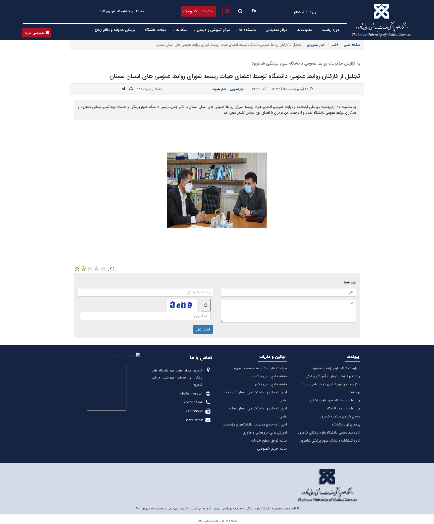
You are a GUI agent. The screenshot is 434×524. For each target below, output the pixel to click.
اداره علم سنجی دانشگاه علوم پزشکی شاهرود (329, 432)
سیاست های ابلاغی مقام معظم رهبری (260, 368)
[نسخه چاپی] (131, 89)
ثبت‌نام (299, 12)
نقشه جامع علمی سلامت (269, 376)
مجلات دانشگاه (155, 30)
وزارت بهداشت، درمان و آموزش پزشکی (332, 376)
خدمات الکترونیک (197, 11)
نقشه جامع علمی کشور (271, 384)
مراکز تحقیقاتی (275, 30)
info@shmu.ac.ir (191, 393)
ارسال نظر (203, 329)
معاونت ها (304, 30)
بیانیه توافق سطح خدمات (269, 440)
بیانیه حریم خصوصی (272, 448)
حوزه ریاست (330, 30)
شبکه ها (181, 30)
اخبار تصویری (316, 44)
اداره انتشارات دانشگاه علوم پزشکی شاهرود (330, 440)
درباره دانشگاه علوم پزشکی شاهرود (335, 368)
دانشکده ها (247, 30)
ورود (313, 12)
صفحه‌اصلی (352, 44)
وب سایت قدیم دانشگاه (343, 408)
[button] (36, 32)
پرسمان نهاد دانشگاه (346, 424)
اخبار (335, 44)
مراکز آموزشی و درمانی (213, 30)
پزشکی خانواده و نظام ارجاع (114, 30)
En (254, 11)
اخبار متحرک (219, 89)
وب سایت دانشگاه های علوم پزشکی (335, 400)
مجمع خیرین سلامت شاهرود (340, 416)
